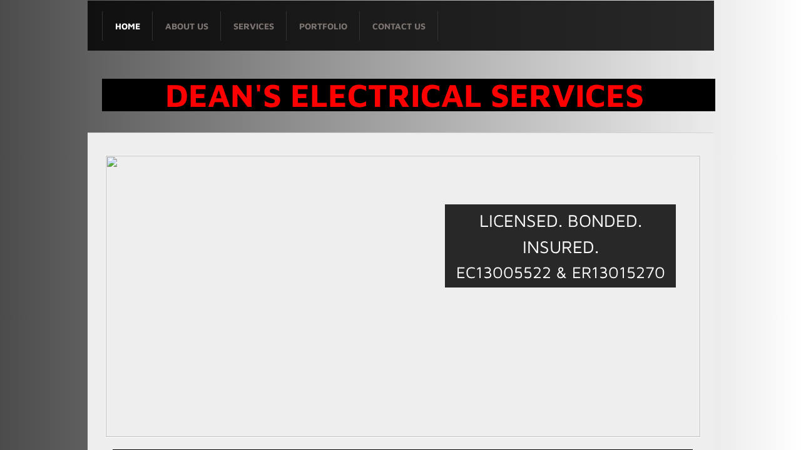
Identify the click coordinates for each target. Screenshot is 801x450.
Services (253, 26)
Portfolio (323, 26)
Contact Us (399, 26)
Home (127, 26)
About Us (186, 26)
